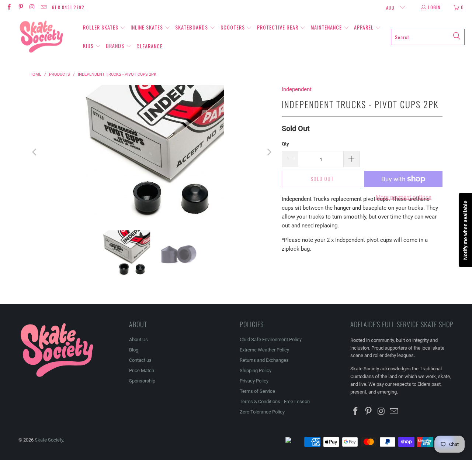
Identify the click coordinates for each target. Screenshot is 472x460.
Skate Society (49, 440)
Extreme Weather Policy (264, 350)
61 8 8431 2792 (68, 7)
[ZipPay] (294, 441)
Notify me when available (465, 230)
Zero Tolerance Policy (262, 412)
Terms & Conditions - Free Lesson (275, 401)
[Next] (269, 152)
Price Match (141, 370)
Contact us (140, 360)
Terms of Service (257, 391)
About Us (138, 339)
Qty (285, 144)
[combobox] (428, 37)
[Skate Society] (41, 37)
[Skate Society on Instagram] (32, 7)
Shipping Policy (255, 370)
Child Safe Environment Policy (271, 339)
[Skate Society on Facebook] (9, 7)
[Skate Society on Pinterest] (20, 7)
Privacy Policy (254, 381)
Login (434, 7)
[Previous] (35, 152)
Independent (297, 89)
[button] (104, 27)
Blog (133, 350)
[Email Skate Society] (43, 7)
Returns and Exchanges (264, 360)
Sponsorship (142, 381)
